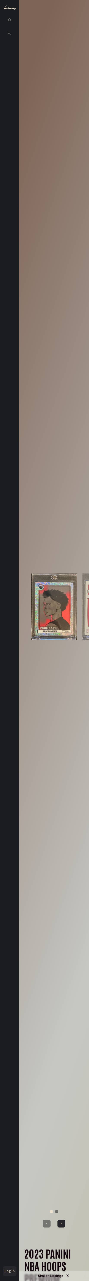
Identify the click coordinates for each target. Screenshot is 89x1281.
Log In (10, 1271)
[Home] (9, 20)
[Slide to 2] (56, 1211)
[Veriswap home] (9, 8)
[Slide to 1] (51, 1211)
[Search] (9, 33)
